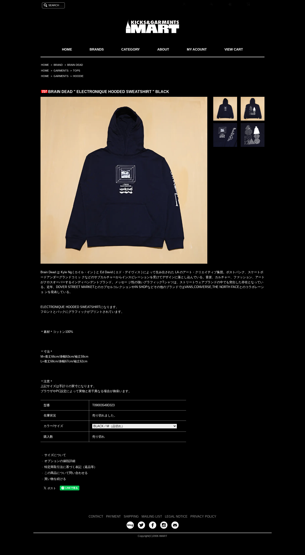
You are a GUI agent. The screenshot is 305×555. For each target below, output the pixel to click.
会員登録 (220, 4)
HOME (67, 49)
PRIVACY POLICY (203, 516)
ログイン (238, 4)
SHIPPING (131, 516)
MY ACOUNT (197, 49)
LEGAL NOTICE (176, 516)
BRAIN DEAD (75, 64)
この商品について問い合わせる (66, 473)
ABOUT (163, 49)
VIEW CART (233, 49)
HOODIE (78, 76)
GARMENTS (61, 70)
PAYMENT (113, 516)
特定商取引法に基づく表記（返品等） (70, 467)
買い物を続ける (55, 479)
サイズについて (55, 455)
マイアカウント (197, 4)
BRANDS (97, 49)
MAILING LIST (152, 516)
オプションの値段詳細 (59, 461)
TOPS (76, 70)
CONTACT (96, 516)
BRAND (58, 64)
